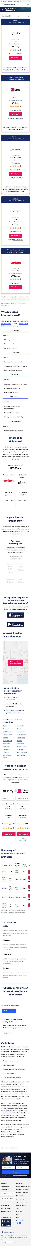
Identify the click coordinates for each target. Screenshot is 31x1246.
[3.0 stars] (15, 50)
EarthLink (15, 137)
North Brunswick (22, 752)
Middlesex (20, 749)
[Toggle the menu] (28, 4)
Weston (5, 737)
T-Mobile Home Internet (15, 77)
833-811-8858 (18, 178)
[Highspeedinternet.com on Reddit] (17, 1223)
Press (17, 1217)
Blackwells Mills (7, 740)
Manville (19, 729)
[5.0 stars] (20, 50)
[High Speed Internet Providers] (9, 4)
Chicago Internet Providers (22, 1189)
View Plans (13, 58)
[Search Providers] (13, 1193)
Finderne (19, 740)
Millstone (6, 752)
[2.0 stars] (13, 50)
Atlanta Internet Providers (22, 1202)
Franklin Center (7, 735)
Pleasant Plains (21, 735)
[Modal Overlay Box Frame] (15, 1165)
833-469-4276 (18, 118)
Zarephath (6, 749)
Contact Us (18, 1214)
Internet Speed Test (5, 1208)
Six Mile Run (6, 743)
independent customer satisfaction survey (17, 299)
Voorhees (6, 746)
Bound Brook (21, 737)
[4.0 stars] (18, 50)
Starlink (15, 199)
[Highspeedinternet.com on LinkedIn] (20, 1223)
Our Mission (19, 1211)
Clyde (5, 726)
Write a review (9, 1011)
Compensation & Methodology (8, 1237)
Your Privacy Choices (7, 1239)
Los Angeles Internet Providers (23, 1186)
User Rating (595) (15, 110)
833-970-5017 (18, 240)
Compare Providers (5, 1186)
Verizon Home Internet (15, 250)
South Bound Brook (7, 756)
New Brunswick (21, 746)
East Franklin (20, 726)
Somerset (6, 729)
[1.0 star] (11, 50)
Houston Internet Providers (22, 1192)
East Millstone (7, 732)
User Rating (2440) (15, 54)
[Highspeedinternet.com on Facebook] (17, 1221)
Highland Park (21, 755)
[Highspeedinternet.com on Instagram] (23, 1221)
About (17, 1208)
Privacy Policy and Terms (21, 1237)
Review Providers (5, 1189)
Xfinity (15, 21)
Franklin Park (20, 732)
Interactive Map (15, 662)
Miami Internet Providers (21, 1199)
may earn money (6, 1)
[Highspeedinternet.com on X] (20, 1221)
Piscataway (20, 743)
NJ (6, 1148)
